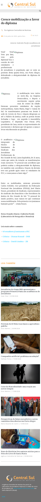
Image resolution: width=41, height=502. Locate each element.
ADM (3, 497)
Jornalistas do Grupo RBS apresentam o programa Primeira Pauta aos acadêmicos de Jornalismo (20, 291)
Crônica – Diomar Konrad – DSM (16, 237)
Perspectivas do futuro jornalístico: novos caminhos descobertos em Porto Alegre (19, 420)
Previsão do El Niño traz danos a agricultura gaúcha (20, 325)
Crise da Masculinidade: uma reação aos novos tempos (18, 388)
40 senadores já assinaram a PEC (16, 232)
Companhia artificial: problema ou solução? (20, 356)
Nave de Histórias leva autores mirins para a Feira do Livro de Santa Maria (20, 452)
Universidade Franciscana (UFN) (23, 488)
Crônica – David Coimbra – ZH (15, 241)
